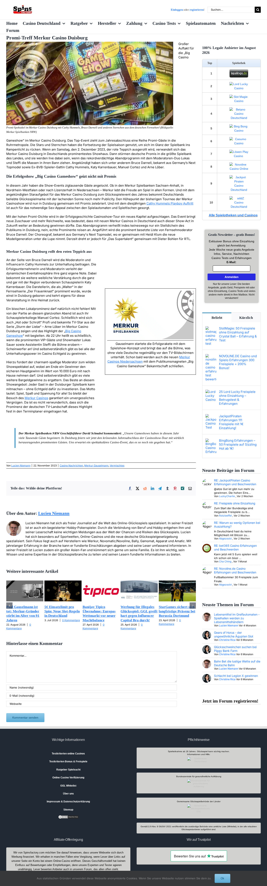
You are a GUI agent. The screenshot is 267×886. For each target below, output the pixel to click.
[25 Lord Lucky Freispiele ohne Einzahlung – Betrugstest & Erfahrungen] (210, 392)
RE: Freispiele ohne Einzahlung (234, 503)
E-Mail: (231, 262)
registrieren (197, 9)
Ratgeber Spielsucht (68, 769)
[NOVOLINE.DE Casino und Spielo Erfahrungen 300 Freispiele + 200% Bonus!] (210, 356)
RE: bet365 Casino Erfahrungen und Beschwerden (235, 547)
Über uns (68, 793)
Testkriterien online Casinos (68, 753)
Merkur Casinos (36, 398)
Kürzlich (246, 318)
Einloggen (177, 9)
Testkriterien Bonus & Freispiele (68, 761)
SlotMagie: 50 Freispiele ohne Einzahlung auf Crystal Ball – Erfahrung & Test (238, 334)
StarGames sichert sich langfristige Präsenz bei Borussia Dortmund (177, 611)
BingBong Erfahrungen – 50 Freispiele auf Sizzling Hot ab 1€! (238, 444)
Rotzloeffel (225, 515)
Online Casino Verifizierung (68, 777)
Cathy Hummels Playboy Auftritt (169, 203)
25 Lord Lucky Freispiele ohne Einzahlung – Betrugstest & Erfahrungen (237, 398)
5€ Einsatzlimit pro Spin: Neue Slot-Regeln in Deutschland (62, 611)
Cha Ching (225, 561)
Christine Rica (227, 639)
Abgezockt (225, 538)
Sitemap (68, 809)
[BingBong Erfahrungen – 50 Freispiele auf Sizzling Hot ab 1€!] (210, 441)
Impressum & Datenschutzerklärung (68, 801)
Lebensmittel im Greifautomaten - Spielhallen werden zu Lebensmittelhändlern (236, 618)
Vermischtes (117, 465)
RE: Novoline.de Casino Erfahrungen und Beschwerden (235, 570)
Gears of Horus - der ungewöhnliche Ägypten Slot (233, 634)
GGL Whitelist (68, 785)
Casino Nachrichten (71, 465)
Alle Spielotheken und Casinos (233, 215)
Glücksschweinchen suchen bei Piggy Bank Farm (235, 648)
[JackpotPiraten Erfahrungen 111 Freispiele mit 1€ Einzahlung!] (210, 416)
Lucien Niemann (20, 465)
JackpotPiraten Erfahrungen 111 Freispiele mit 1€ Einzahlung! (231, 422)
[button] (9, 605)
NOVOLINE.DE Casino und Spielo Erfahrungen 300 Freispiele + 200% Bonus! (238, 362)
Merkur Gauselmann (96, 465)
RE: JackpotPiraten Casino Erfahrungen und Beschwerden (235, 482)
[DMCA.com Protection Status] (68, 816)
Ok (222, 878)
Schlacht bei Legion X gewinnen (236, 675)
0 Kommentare (71, 620)
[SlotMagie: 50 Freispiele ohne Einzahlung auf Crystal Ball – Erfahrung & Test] (210, 329)
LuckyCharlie (227, 496)
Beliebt (217, 318)
